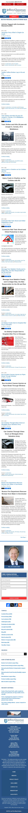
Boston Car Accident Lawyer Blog (9, 663)
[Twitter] (12, 605)
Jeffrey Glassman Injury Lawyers (17, 807)
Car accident (18, 65)
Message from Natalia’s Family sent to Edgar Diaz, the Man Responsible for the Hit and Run (13, 270)
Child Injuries (21, 107)
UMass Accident (10, 533)
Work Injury (5, 642)
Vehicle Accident (18, 474)
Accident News (8, 63)
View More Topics (5, 645)
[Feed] (20, 605)
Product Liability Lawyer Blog (8, 679)
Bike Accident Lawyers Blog (8, 681)
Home (4, 16)
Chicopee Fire (17, 367)
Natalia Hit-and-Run (21, 315)
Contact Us (14, 786)
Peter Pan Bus (23, 414)
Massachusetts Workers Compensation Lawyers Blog (13, 669)
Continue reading (5, 104)
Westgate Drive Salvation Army (7, 475)
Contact (14, 16)
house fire (24, 367)
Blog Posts (14, 794)
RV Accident (8, 213)
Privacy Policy (14, 779)
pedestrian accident (5, 162)
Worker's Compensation (8, 639)
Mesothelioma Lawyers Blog (8, 676)
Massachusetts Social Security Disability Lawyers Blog (13, 673)
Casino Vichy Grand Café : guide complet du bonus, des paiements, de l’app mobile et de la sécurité (12, 693)
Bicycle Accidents (6, 629)
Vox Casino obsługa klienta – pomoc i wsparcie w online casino (13, 703)
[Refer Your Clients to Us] (14, 714)
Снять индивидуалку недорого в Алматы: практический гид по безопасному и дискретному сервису (12, 698)
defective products (7, 634)
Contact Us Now (14, 598)
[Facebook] (8, 605)
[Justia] (16, 605)
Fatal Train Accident (9, 261)
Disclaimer (14, 783)
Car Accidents (15, 63)
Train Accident (13, 162)
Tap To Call (7, 4)
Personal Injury (6, 616)
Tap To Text (20, 4)
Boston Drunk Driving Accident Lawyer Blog (12, 665)
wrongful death (6, 626)
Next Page (23, 537)
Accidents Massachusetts (9, 65)
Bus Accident (17, 414)
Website (14, 775)
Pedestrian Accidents (8, 624)
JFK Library (17, 531)
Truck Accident (6, 415)
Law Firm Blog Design (13, 811)
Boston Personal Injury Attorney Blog (14, 11)
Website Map (14, 790)
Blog (3, 632)
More (23, 16)
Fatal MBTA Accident (19, 160)
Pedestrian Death (18, 261)
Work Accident (6, 637)
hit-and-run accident (12, 315)
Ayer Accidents (18, 260)
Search (25, 654)
